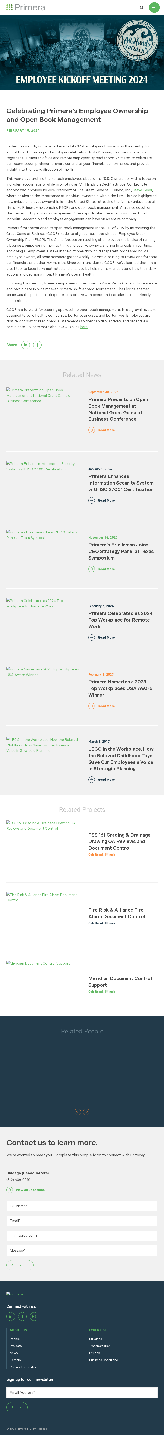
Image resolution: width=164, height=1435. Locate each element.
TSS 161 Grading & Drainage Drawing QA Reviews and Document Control (119, 841)
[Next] (86, 1113)
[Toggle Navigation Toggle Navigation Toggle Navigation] (154, 7)
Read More (106, 430)
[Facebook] (22, 1316)
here (84, 327)
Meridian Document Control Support (120, 982)
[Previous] (78, 1113)
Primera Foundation (24, 1367)
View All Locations (30, 1190)
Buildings (95, 1339)
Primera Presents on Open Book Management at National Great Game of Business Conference (118, 409)
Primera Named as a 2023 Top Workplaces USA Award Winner (120, 688)
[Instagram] (34, 1316)
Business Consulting (103, 1360)
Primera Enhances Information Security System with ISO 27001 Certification (121, 483)
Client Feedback (38, 1428)
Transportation (100, 1346)
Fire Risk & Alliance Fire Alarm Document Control (116, 913)
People (15, 1339)
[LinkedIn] (10, 1316)
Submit (17, 1265)
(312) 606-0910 (18, 1180)
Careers (15, 1360)
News (14, 1353)
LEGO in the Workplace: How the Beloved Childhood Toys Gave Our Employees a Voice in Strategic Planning (121, 758)
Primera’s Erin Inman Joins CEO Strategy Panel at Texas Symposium (121, 551)
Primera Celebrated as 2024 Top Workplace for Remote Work (120, 620)
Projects (16, 1346)
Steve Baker (142, 190)
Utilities (94, 1353)
